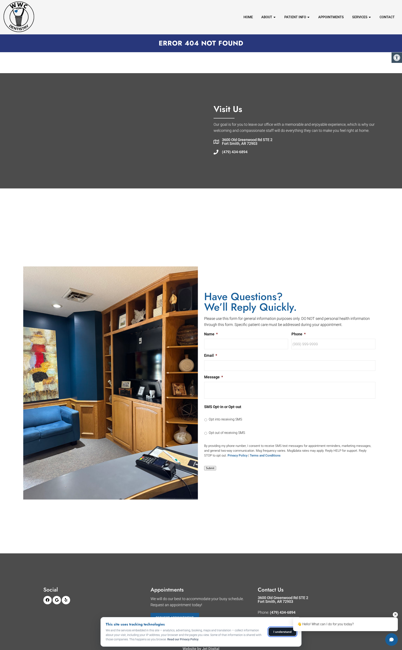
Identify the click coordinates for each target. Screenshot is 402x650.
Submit (210, 468)
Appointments (331, 17)
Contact (387, 17)
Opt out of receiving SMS (227, 433)
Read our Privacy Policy (182, 639)
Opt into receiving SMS (225, 419)
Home (248, 17)
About (266, 17)
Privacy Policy (237, 455)
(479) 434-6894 (234, 152)
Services (359, 17)
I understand (282, 631)
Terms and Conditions (265, 455)
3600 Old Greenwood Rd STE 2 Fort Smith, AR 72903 (247, 141)
